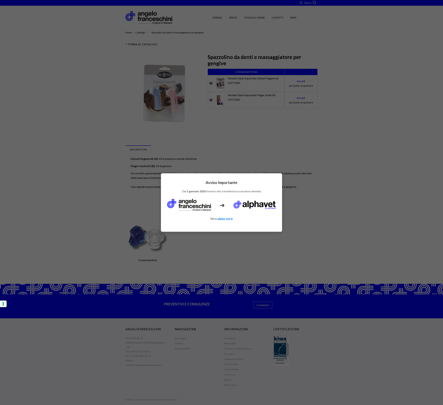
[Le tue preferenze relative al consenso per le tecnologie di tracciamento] (3, 304)
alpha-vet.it (225, 218)
